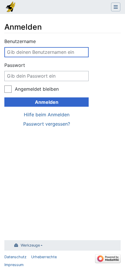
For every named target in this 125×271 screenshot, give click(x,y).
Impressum (14, 265)
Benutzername (20, 41)
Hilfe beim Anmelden (46, 114)
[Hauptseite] (11, 7)
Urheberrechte (44, 257)
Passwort (14, 65)
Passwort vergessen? (46, 124)
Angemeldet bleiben (37, 89)
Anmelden (46, 102)
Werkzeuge (30, 245)
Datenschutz (15, 257)
